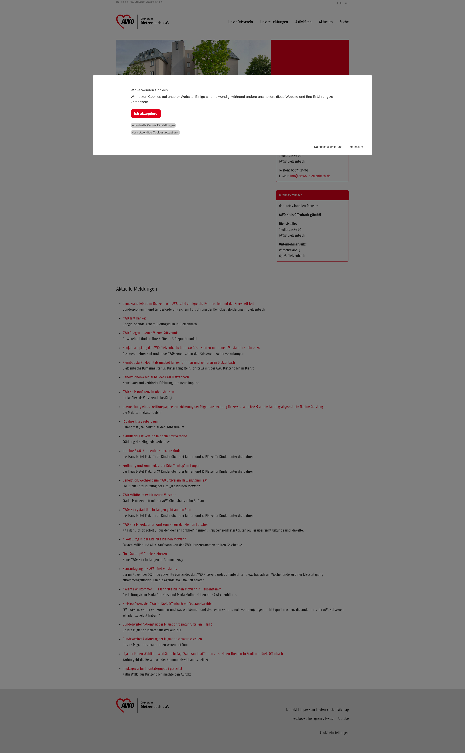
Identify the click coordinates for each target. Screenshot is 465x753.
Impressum (356, 146)
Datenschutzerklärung (328, 146)
